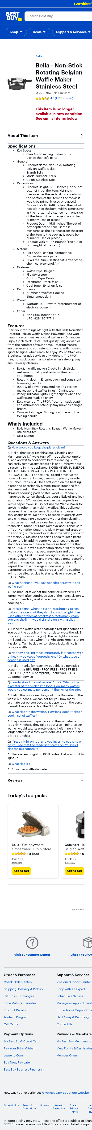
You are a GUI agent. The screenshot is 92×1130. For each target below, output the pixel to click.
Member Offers (67, 1055)
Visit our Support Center (74, 982)
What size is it (21, 764)
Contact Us (64, 1024)
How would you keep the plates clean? (38, 447)
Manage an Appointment (74, 1003)
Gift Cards (11, 1024)
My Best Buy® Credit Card (22, 1041)
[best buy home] (14, 16)
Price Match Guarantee (20, 1003)
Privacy (44, 1105)
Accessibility (11, 1105)
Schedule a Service (70, 996)
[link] (25, 854)
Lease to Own (13, 1055)
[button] (16, 32)
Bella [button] (39, 56)
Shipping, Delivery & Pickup (23, 989)
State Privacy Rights (74, 1108)
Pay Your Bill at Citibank (20, 1048)
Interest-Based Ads (59, 1107)
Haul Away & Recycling (73, 1017)
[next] (80, 841)
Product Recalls (15, 1010)
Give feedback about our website (65, 1092)
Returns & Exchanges (19, 996)
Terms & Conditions (29, 1107)
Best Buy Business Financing (24, 1069)
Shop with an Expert (71, 989)
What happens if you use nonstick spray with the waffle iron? (44, 584)
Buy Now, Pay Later (17, 1062)
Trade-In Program (16, 1017)
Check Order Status (18, 982)
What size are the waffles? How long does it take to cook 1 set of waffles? (45, 713)
